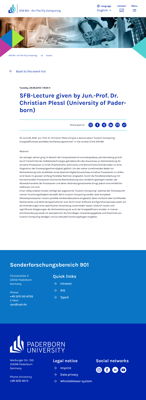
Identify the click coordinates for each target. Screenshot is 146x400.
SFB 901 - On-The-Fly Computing (40, 10)
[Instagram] (99, 369)
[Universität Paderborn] (73, 344)
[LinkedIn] (115, 369)
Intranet (66, 283)
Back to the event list (31, 71)
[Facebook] (107, 369)
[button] (106, 8)
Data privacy (69, 374)
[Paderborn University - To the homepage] (12, 8)
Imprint (65, 368)
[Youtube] (123, 369)
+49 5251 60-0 (19, 380)
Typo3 (64, 297)
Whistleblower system (76, 381)
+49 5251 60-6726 (21, 296)
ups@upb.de (18, 304)
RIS (62, 290)
